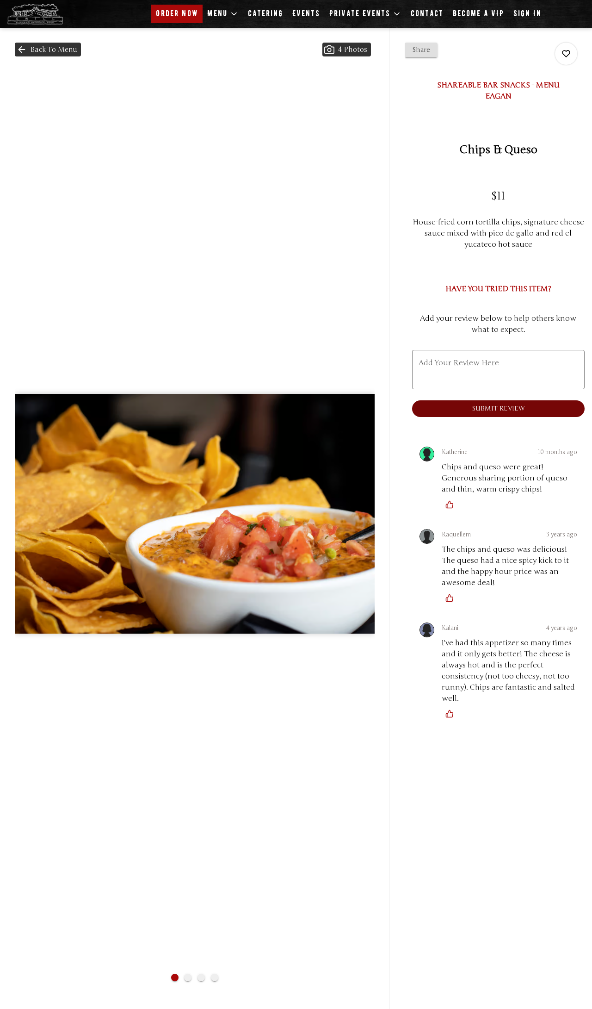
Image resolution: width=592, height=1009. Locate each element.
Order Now (177, 13)
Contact (427, 13)
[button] (223, 14)
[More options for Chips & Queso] (566, 54)
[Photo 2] (187, 977)
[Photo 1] (175, 977)
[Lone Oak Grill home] (49, 13)
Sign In (527, 13)
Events (306, 13)
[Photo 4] (214, 977)
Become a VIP (478, 13)
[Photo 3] (201, 977)
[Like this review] (452, 504)
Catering (265, 13)
